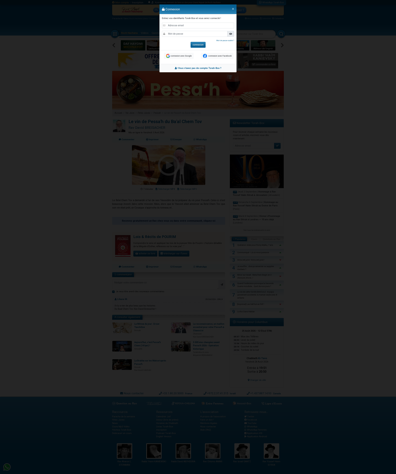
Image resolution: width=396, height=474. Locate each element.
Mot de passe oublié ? (225, 40)
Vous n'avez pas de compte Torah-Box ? (199, 68)
